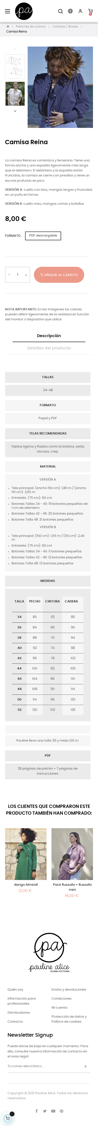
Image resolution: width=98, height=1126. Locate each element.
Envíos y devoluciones (69, 989)
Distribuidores (19, 1012)
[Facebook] (36, 1111)
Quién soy (15, 989)
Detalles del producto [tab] (49, 348)
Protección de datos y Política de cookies (69, 1019)
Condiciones (62, 998)
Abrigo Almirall (26, 884)
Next (15, 111)
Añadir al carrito (60, 275)
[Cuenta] (80, 11)
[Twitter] (45, 1111)
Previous (15, 49)
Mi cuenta (59, 1007)
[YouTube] (53, 1111)
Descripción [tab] (49, 336)
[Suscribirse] (85, 1066)
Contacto (15, 1021)
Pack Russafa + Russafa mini (72, 887)
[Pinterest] (61, 1111)
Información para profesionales (22, 1001)
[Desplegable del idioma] (70, 11)
